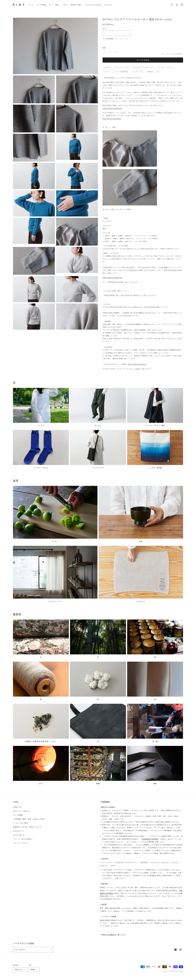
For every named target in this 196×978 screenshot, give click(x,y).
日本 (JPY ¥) (19, 970)
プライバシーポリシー (21, 843)
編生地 (150, 71)
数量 (104, 48)
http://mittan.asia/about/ (136, 364)
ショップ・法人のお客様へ (23, 839)
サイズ (105, 29)
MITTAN (107, 67)
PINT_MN (169, 971)
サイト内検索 (18, 815)
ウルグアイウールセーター (143, 67)
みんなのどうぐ (18, 831)
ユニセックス (138, 71)
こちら (136, 369)
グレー (170, 67)
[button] (51, 4)
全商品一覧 (17, 807)
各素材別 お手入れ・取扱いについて (27, 827)
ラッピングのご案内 (20, 823)
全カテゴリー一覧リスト (22, 811)
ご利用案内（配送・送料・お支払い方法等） (29, 819)
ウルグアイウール (122, 67)
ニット (107, 71)
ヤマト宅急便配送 (121, 71)
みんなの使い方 (18, 835)
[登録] (51, 949)
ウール (160, 67)
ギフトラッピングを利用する (172, 54)
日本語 (32, 970)
